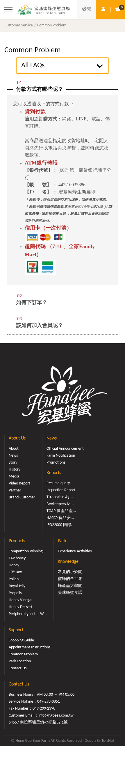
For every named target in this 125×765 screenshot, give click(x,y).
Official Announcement (65, 448)
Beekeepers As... (60, 504)
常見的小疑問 (70, 572)
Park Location (20, 661)
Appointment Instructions (29, 647)
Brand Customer (22, 497)
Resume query (58, 483)
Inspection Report (61, 490)
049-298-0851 (48, 701)
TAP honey (17, 558)
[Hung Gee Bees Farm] (43, 9)
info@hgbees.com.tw (56, 715)
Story (13, 462)
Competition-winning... (27, 551)
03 (19, 319)
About (14, 448)
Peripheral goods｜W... (28, 614)
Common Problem (51, 25)
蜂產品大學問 (70, 586)
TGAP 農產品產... (61, 511)
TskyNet (107, 741)
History (14, 469)
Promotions (56, 462)
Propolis (15, 593)
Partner (15, 490)
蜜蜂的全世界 (70, 579)
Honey (14, 565)
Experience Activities (75, 551)
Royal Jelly (17, 586)
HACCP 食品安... (60, 518)
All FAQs (32, 65)
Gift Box (15, 572)
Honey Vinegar (21, 600)
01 (19, 83)
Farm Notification (61, 455)
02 (19, 296)
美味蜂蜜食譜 (70, 593)
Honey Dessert (21, 607)
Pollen (14, 579)
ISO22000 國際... (61, 525)
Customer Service (19, 25)
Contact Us (17, 668)
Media (14, 476)
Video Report (19, 483)
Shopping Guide (21, 640)
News (13, 455)
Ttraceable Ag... (60, 497)
